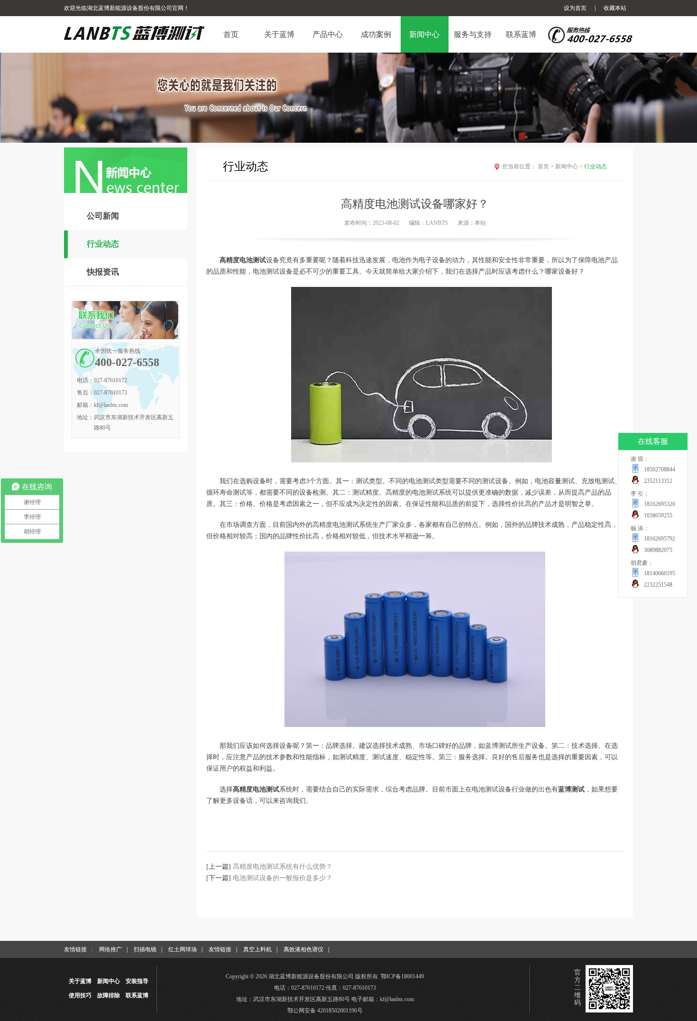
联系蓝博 (137, 995)
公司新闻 (103, 216)
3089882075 (658, 550)
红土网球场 (182, 949)
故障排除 (108, 995)
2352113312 (658, 481)
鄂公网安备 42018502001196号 (325, 1010)
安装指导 (137, 981)
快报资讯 (103, 271)
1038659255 (658, 515)
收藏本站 (615, 8)
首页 (546, 166)
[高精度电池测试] (414, 724)
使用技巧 (80, 995)
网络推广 (110, 949)
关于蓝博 (80, 981)
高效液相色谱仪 (303, 949)
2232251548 (658, 584)
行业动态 (103, 243)
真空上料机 (257, 949)
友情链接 (220, 949)
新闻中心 (569, 166)
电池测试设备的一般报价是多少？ (282, 878)
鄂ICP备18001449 (402, 976)
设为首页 (575, 8)
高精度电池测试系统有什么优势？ (282, 866)
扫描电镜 (145, 949)
